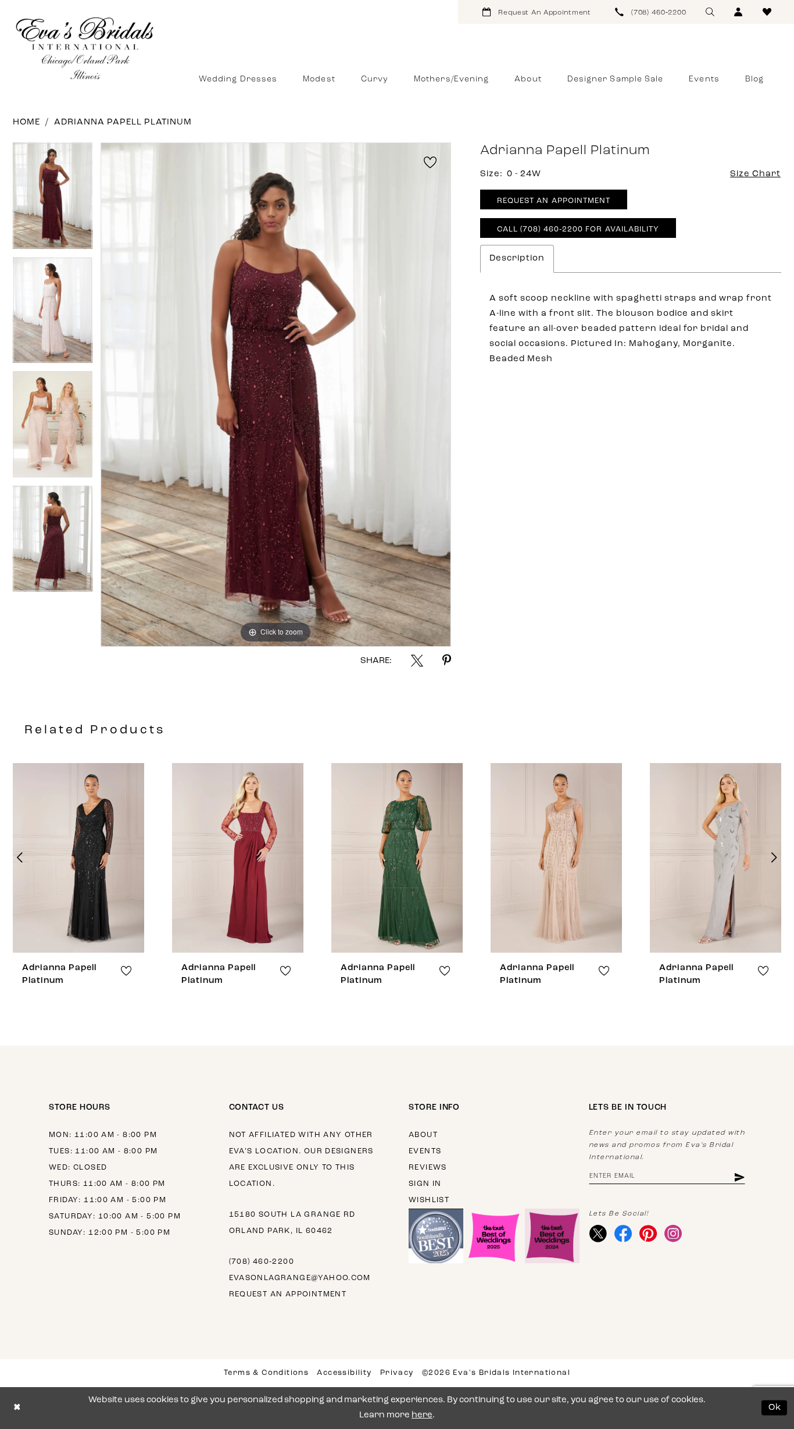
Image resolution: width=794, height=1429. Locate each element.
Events (425, 1151)
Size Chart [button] (755, 174)
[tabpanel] (52, 199)
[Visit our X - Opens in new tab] (598, 1233)
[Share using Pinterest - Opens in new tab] (446, 660)
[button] (738, 12)
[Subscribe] (738, 1177)
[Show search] (710, 12)
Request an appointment (288, 1294)
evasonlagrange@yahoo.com (300, 1278)
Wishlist (429, 1200)
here (422, 1415)
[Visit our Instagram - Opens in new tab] (673, 1233)
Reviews (428, 1167)
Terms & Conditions (266, 1373)
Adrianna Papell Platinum (123, 122)
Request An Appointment (554, 201)
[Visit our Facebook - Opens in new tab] (623, 1233)
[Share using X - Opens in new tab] (417, 660)
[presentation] (78, 858)
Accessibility (344, 1373)
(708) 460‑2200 (261, 1262)
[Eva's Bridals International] (85, 48)
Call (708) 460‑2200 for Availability (578, 229)
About (423, 1135)
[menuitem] (537, 12)
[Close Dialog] (17, 1408)
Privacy (397, 1373)
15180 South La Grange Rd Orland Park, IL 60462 (292, 1223)
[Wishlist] (767, 12)
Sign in (425, 1184)
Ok (775, 1407)
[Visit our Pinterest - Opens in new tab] (648, 1233)
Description (517, 258)
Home (26, 122)
